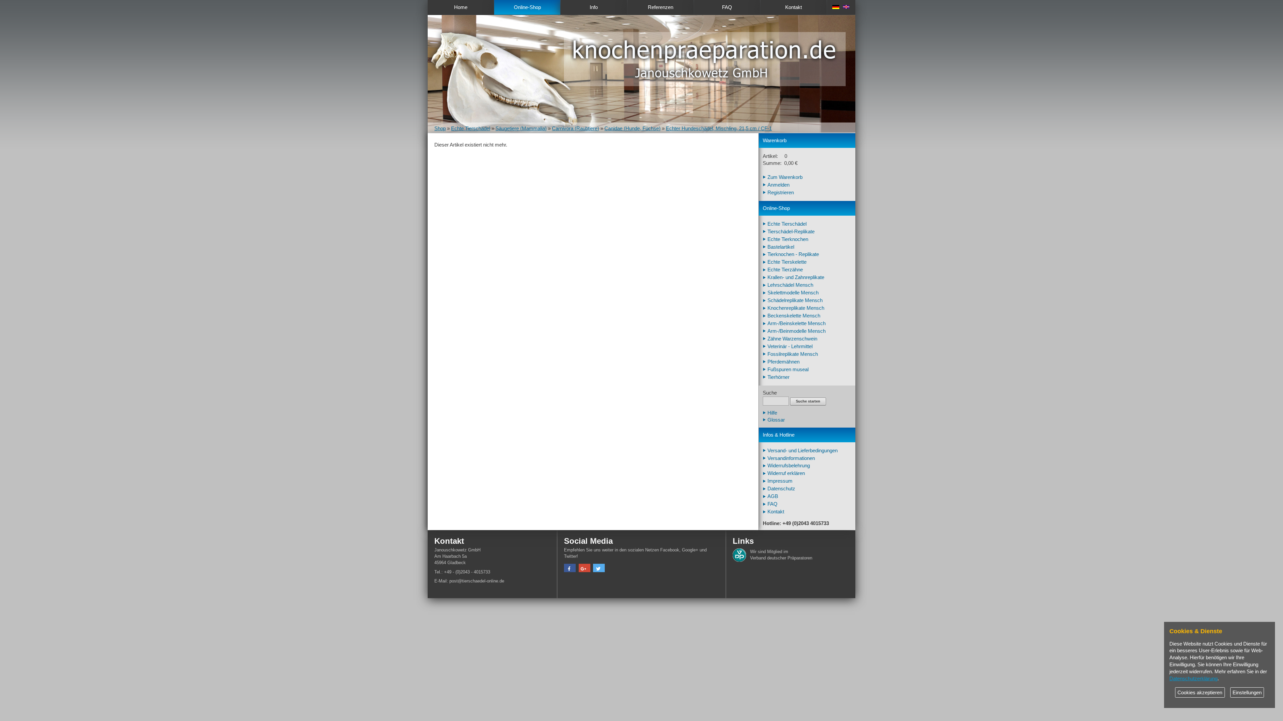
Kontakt (793, 7)
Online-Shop (527, 7)
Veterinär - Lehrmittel (790, 346)
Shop (440, 128)
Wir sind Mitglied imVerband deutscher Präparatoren (781, 554)
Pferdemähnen (783, 362)
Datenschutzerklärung (1193, 678)
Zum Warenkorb (785, 177)
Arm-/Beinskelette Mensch (796, 323)
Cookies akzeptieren (1199, 692)
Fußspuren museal (788, 369)
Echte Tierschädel (470, 128)
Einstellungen (1247, 692)
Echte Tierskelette (787, 262)
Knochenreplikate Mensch (795, 308)
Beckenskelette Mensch (793, 315)
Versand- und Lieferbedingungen (802, 450)
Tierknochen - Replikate (793, 254)
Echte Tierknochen (787, 239)
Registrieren (780, 192)
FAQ (727, 7)
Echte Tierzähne (785, 269)
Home (460, 7)
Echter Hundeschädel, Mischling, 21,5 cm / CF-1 (719, 128)
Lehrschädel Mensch (790, 285)
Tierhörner (778, 377)
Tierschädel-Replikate (791, 231)
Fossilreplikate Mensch (792, 354)
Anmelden (778, 185)
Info (594, 7)
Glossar (776, 420)
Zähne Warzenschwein (792, 338)
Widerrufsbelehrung (788, 465)
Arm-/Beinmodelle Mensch (796, 331)
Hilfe (772, 413)
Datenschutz (781, 488)
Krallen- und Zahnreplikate (795, 277)
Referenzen (660, 7)
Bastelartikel (780, 247)
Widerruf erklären (786, 473)
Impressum (780, 481)
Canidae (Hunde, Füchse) (632, 128)
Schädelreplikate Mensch (795, 300)
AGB (772, 496)
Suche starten (808, 401)
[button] (570, 569)
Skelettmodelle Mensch (793, 292)
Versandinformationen (791, 458)
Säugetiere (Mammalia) (521, 128)
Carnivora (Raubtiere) (575, 128)
